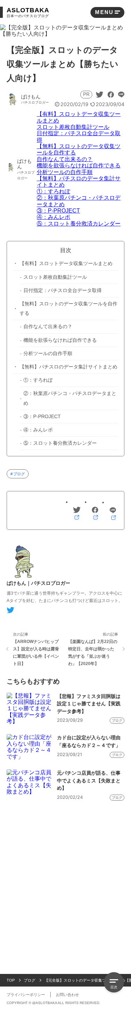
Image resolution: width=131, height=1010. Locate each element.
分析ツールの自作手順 (65, 172)
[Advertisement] (65, 873)
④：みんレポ (53, 217)
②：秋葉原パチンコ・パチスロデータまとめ (69, 398)
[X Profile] (10, 610)
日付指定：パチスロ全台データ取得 (62, 290)
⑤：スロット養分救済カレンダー (79, 224)
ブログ (19, 474)
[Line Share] (121, 94)
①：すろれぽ (53, 191)
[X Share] (99, 94)
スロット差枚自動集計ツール (73, 127)
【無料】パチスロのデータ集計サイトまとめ (68, 366)
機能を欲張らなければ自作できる (79, 165)
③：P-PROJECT (58, 211)
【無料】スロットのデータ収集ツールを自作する (68, 308)
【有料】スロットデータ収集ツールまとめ (66, 263)
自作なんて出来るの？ (65, 159)
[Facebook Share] (111, 94)
